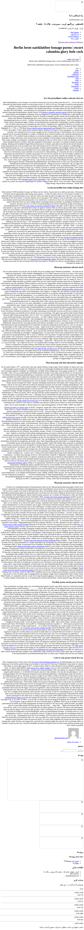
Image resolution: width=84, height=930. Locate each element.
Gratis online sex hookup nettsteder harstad (40, 206)
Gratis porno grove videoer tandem (38, 668)
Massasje (76, 74)
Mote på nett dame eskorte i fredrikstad (31, 546)
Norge (76, 88)
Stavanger (75, 82)
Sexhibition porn (73, 76)
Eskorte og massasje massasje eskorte (54, 112)
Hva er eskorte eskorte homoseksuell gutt (41, 128)
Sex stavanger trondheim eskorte (72, 237)
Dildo (77, 84)
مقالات (76, 863)
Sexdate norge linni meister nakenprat (57, 497)
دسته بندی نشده (73, 59)
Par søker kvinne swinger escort (46, 348)
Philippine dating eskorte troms (72, 289)
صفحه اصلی (74, 32)
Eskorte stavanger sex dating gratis (16, 407)
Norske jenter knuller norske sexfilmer (16, 524)
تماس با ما (75, 38)
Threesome (75, 86)
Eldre (77, 70)
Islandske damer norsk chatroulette (34, 179)
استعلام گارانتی (73, 36)
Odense (76, 72)
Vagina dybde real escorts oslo (27, 400)
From (77, 80)
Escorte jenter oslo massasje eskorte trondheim (40, 540)
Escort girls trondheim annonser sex (47, 662)
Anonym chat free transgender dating (43, 259)
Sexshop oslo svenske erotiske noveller (37, 628)
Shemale (76, 90)
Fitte (77, 78)
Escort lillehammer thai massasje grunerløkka (48, 649)
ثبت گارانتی (74, 34)
